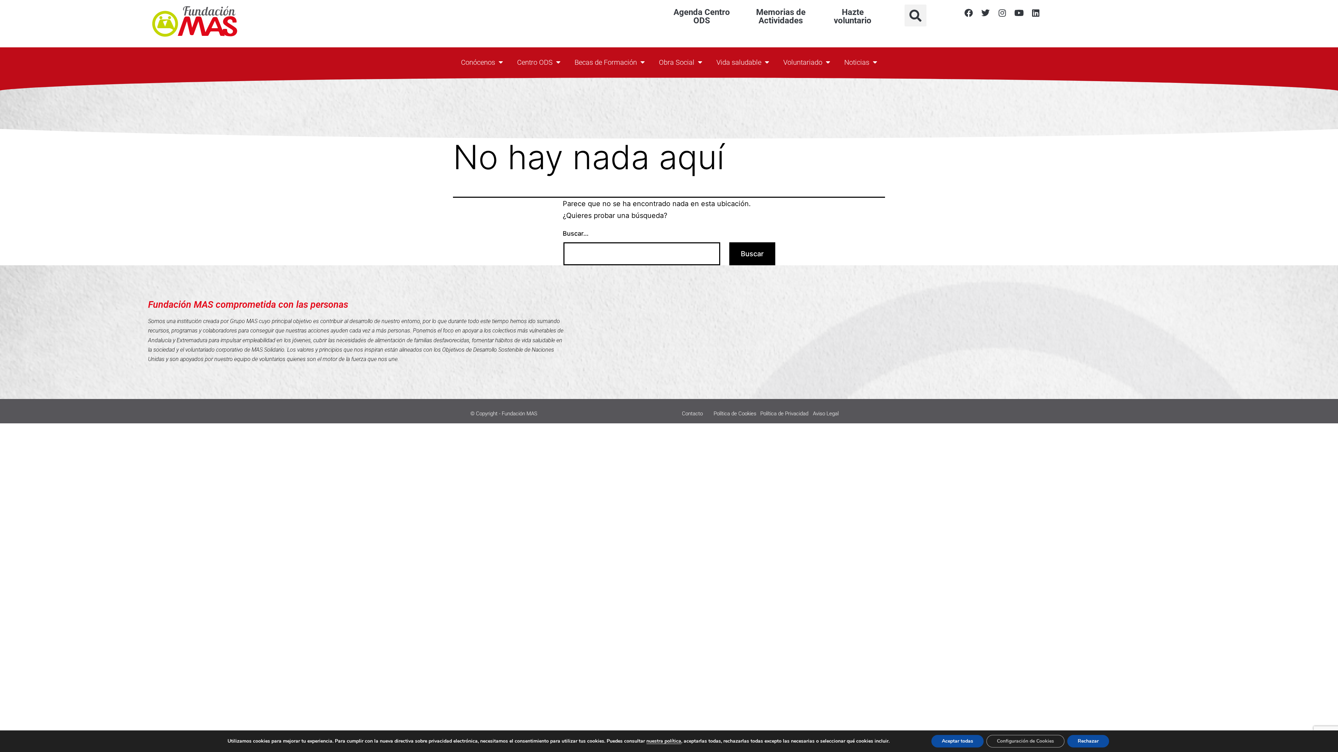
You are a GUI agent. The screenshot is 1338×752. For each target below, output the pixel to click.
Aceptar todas (957, 741)
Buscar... (576, 233)
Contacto (692, 413)
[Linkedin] (1035, 13)
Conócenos (478, 62)
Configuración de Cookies (1025, 741)
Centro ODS (535, 62)
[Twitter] (985, 13)
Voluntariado (802, 62)
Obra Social (676, 62)
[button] (915, 15)
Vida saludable (738, 62)
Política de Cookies (735, 413)
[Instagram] (1002, 13)
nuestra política (663, 741)
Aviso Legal (826, 413)
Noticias (856, 62)
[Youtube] (1018, 13)
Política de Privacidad (784, 413)
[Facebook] (968, 13)
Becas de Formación (606, 62)
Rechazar (1088, 741)
